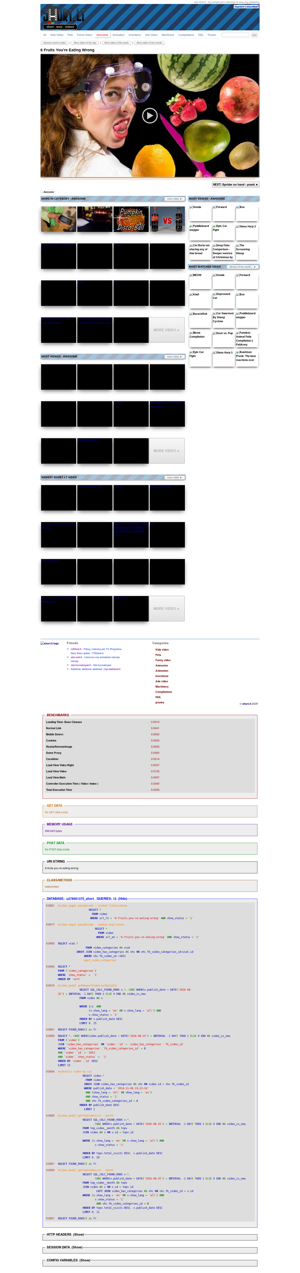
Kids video (57, 35)
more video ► (174, 198)
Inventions (135, 35)
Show (78, 1234)
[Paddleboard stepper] (200, 229)
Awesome (102, 35)
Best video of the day (85, 42)
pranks (212, 35)
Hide (122, 898)
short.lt (246, 704)
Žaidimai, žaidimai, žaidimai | (96, 669)
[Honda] (195, 208)
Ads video (151, 35)
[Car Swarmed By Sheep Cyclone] (223, 318)
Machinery (168, 35)
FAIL (201, 35)
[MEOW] (195, 276)
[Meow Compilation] (200, 336)
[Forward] (220, 208)
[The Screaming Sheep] (246, 250)
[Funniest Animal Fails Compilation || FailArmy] (246, 340)
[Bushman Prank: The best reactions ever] (246, 357)
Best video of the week (117, 42)
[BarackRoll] (198, 314)
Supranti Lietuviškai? (247, 6)
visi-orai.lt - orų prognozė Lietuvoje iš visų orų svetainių (227, 2)
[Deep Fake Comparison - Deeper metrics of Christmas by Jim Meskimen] (223, 254)
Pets (70, 35)
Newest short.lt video (54, 42)
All (44, 35)
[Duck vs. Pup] (223, 334)
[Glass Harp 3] (246, 227)
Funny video (84, 35)
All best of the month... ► (243, 266)
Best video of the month (149, 42)
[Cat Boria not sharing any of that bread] (200, 250)
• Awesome (48, 191)
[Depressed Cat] (223, 297)
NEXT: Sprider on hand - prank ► (235, 184)
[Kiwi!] (194, 295)
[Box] (240, 208)
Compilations (186, 35)
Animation (118, 35)
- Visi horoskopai (91, 665)
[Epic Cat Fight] (223, 229)
